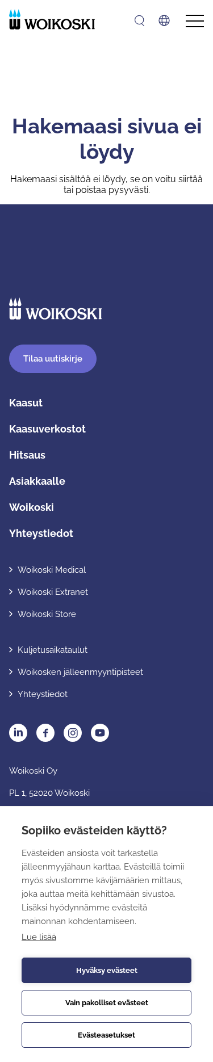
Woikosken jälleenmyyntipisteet (80, 672)
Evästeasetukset (106, 1035)
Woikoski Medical (52, 570)
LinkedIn (18, 733)
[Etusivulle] (52, 19)
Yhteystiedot (41, 533)
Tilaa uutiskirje (52, 359)
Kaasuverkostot (47, 429)
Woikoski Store (47, 614)
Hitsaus (27, 455)
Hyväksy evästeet (106, 970)
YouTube (100, 733)
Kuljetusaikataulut (52, 650)
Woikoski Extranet (53, 592)
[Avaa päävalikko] (195, 21)
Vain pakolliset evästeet (106, 1002)
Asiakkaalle (37, 481)
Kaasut (26, 403)
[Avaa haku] (139, 20)
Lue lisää (39, 937)
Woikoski (31, 507)
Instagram (73, 733)
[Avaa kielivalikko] (164, 20)
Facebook (45, 733)
